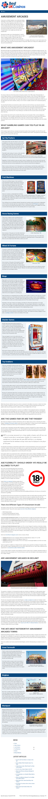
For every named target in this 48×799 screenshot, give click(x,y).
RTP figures (35, 203)
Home (15, 743)
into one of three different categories (28, 509)
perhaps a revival (9, 312)
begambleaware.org (35, 795)
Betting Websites (17, 752)
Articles (15, 750)
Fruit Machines (17, 749)
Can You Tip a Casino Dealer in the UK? (24, 769)
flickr (39, 263)
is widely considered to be (29, 600)
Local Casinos (17, 747)
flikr (40, 233)
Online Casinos (17, 745)
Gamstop (42, 795)
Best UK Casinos (4, 795)
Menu (4, 11)
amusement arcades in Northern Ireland (16, 547)
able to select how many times (30, 379)
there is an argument (8, 481)
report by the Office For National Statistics (29, 622)
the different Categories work (12, 534)
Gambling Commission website (11, 423)
